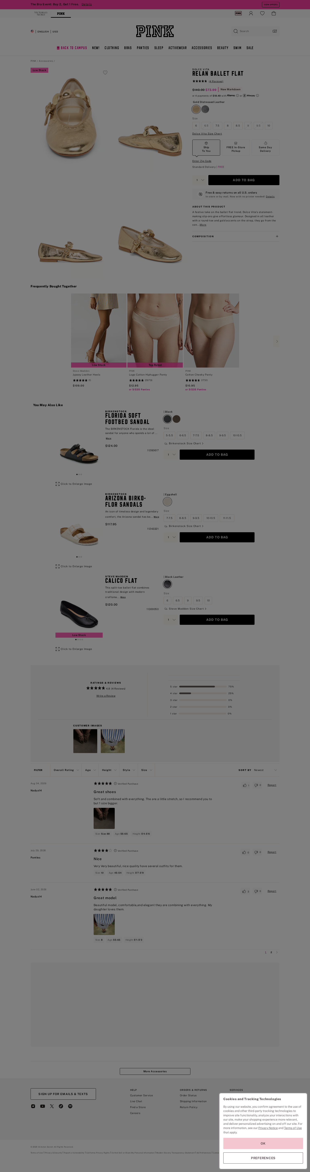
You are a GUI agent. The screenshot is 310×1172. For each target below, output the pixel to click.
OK (263, 1143)
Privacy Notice (268, 1128)
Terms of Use (293, 1128)
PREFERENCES (263, 1158)
